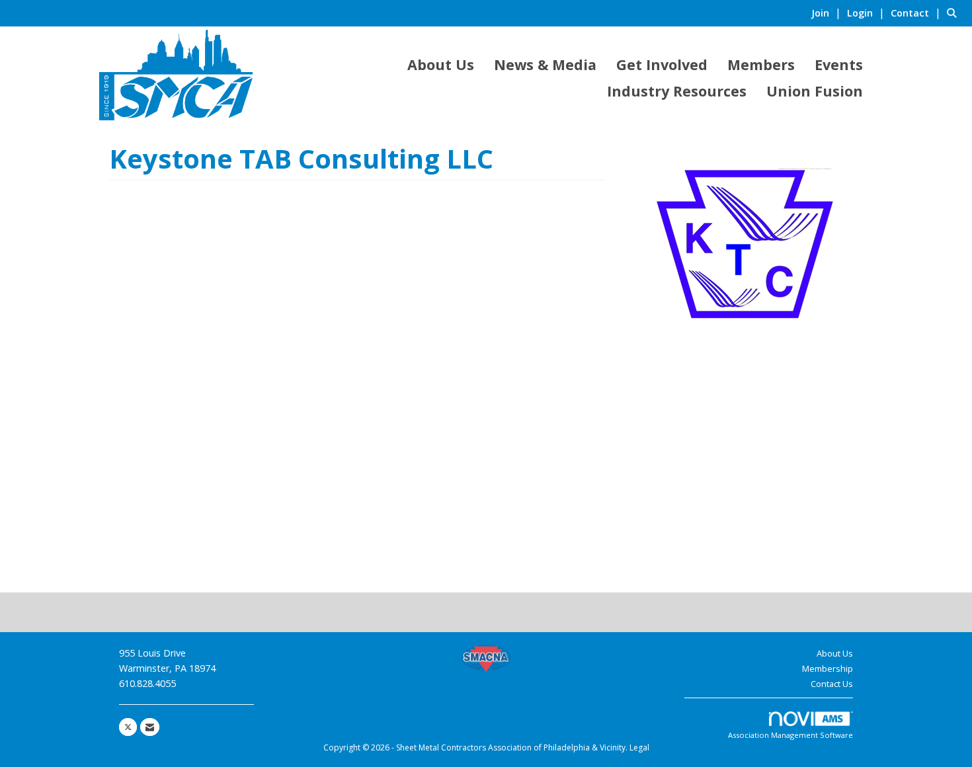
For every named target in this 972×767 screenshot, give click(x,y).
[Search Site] (954, 12)
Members (761, 64)
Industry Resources (677, 91)
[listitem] (827, 12)
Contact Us (832, 684)
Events (839, 64)
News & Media (545, 64)
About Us (440, 64)
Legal (639, 747)
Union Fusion (814, 91)
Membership (827, 668)
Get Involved (662, 64)
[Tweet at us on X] (128, 727)
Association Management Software (790, 735)
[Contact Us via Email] (149, 727)
